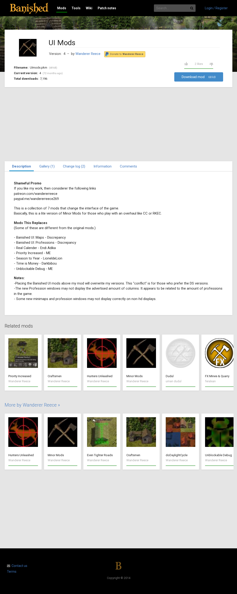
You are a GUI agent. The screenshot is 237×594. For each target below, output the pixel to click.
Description (21, 166)
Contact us (19, 566)
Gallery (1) (47, 166)
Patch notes (107, 8)
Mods (61, 8)
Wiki (89, 8)
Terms (11, 571)
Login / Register (216, 8)
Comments (128, 166)
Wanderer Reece (87, 54)
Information (103, 166)
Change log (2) (74, 166)
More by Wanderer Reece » (32, 405)
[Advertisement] (118, 124)
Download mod (199, 77)
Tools (76, 8)
